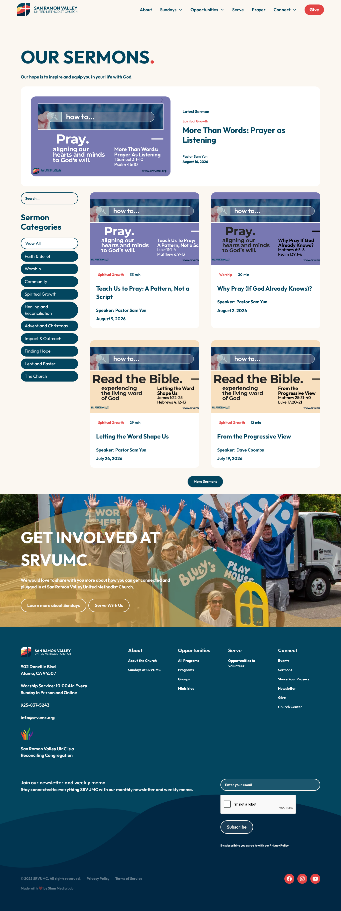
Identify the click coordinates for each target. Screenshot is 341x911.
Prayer (259, 9)
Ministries (186, 688)
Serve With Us (109, 605)
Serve (238, 9)
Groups (184, 679)
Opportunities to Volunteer (241, 663)
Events (283, 660)
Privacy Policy (98, 878)
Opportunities (204, 9)
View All (33, 243)
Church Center (290, 707)
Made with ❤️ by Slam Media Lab (47, 888)
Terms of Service (128, 878)
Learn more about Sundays (53, 605)
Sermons (285, 670)
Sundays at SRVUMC (144, 670)
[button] (171, 9)
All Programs (188, 660)
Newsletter (287, 688)
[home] (47, 9)
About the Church (142, 660)
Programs (186, 670)
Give (314, 9)
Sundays (168, 9)
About (146, 9)
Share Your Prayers (293, 679)
